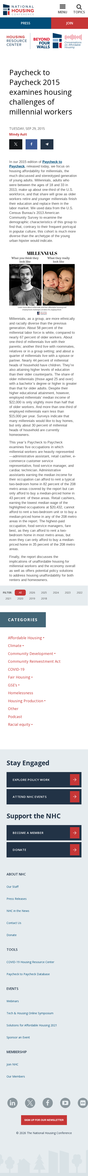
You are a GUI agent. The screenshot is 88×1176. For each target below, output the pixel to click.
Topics (79, 12)
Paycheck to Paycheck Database (28, 974)
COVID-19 (16, 669)
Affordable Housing (25, 637)
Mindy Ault (18, 134)
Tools (12, 949)
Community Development (30, 653)
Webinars (13, 1001)
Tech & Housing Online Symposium (30, 1013)
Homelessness (20, 692)
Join (69, 23)
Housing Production (25, 701)
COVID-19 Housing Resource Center (30, 962)
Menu (62, 12)
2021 (8, 598)
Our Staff (12, 887)
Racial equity (19, 724)
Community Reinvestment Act (34, 661)
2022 (79, 592)
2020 (20, 598)
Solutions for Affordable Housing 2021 (32, 1025)
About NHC (16, 874)
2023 (68, 592)
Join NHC (12, 1064)
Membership (17, 1052)
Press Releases (17, 899)
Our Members (16, 1076)
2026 (32, 592)
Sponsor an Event (18, 1037)
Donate (12, 935)
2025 (44, 592)
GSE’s (12, 685)
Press (25, 23)
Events (12, 988)
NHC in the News (18, 911)
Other (13, 708)
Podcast (15, 716)
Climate (14, 645)
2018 (44, 598)
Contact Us (14, 923)
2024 (56, 592)
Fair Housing (19, 677)
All (20, 592)
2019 (32, 598)
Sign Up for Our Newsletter (44, 1120)
